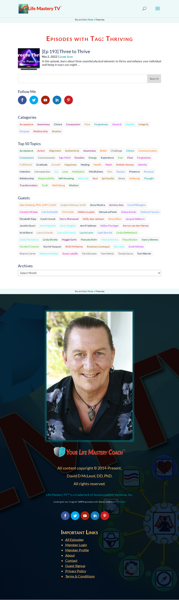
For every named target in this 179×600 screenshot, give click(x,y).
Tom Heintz (107, 253)
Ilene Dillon (114, 218)
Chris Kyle (68, 212)
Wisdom (74, 185)
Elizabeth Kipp (28, 218)
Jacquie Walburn (135, 218)
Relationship (40, 131)
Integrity (143, 124)
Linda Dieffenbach (126, 232)
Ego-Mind (65, 157)
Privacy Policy (75, 571)
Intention (25, 171)
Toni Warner (144, 253)
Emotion (79, 157)
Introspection (42, 171)
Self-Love (83, 178)
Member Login (76, 545)
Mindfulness (96, 171)
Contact (71, 560)
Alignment (55, 150)
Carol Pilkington (136, 205)
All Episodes (74, 539)
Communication (147, 150)
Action (41, 150)
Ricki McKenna (74, 246)
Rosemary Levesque (98, 246)
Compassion (73, 124)
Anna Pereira (97, 205)
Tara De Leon (89, 253)
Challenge (116, 150)
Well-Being (58, 185)
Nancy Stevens (150, 239)
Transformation (29, 185)
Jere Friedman (88, 225)
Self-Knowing (66, 178)
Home (90, 19)
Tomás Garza (125, 253)
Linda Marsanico (29, 239)
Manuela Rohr (89, 239)
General (116, 124)
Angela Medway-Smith (73, 205)
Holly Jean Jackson (93, 218)
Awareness (43, 124)
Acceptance (26, 124)
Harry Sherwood (69, 218)
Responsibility (46, 178)
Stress (121, 178)
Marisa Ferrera (109, 239)
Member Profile (77, 550)
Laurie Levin (66, 56)
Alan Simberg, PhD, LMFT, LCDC (38, 205)
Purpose (24, 131)
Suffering (134, 178)
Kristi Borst (26, 232)
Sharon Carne (27, 253)
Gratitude (41, 164)
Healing (85, 164)
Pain (109, 171)
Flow (87, 124)
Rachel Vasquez (52, 246)
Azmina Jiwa (116, 205)
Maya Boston (130, 239)
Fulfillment (26, 164)
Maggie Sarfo (69, 239)
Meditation (78, 171)
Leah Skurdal (105, 232)
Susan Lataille (70, 253)
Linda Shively (50, 239)
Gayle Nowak (47, 218)
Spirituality (108, 178)
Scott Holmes (136, 246)
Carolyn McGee (29, 212)
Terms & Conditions (80, 576)
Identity (130, 124)
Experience (107, 157)
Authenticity (72, 150)
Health (97, 164)
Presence (134, 171)
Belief (103, 150)
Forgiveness (101, 124)
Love (65, 171)
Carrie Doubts (50, 212)
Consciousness (46, 157)
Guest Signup (75, 566)
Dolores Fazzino (150, 212)
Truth (45, 185)
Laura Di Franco (66, 232)
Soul (95, 178)
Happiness (71, 164)
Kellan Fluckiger (109, 225)
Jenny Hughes (68, 225)
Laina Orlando (45, 232)
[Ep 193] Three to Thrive (66, 51)
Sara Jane (119, 246)
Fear (120, 157)
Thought (149, 178)
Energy (93, 157)
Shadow (56, 131)
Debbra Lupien (86, 212)
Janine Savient (48, 225)
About (70, 555)
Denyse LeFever (108, 212)
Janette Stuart (27, 225)
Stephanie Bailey (49, 253)
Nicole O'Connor (29, 246)
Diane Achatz (128, 212)
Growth (56, 164)
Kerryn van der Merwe (135, 225)
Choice (58, 124)
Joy (56, 171)
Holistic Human (125, 164)
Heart (108, 164)
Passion (120, 171)
